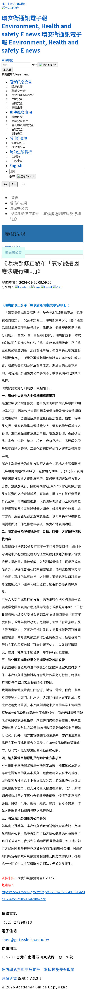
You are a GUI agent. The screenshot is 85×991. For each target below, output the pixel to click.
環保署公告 (18, 147)
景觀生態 (17, 107)
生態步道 (17, 160)
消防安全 (17, 133)
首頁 (14, 197)
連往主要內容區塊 (13, 4)
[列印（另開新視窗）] (58, 287)
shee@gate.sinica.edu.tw (25, 939)
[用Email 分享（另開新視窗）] (46, 287)
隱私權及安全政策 (59, 969)
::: (25, 4)
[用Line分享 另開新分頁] (35, 287)
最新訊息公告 (20, 81)
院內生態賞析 (20, 151)
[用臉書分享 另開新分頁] (23, 287)
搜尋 (34, 64)
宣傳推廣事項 (20, 112)
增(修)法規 (18, 138)
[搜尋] (48, 64)
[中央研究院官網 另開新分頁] (10, 8)
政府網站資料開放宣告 (21, 969)
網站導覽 (7, 60)
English (15, 165)
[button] (15, 74)
